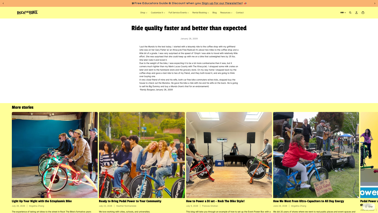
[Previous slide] (3, 3)
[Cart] (363, 12)
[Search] (350, 12)
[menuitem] (144, 12)
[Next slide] (375, 3)
